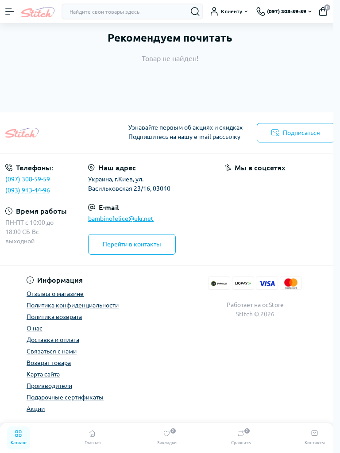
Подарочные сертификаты (65, 397)
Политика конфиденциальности (73, 305)
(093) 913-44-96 (27, 190)
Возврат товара (49, 362)
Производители (49, 385)
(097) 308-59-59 (27, 179)
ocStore (273, 304)
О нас (34, 328)
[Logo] (37, 11)
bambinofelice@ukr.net (121, 218)
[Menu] (9, 11)
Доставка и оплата (53, 339)
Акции (36, 408)
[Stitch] (56, 133)
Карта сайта (43, 374)
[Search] (195, 11)
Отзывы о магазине (55, 293)
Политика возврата (54, 316)
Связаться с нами (52, 351)
